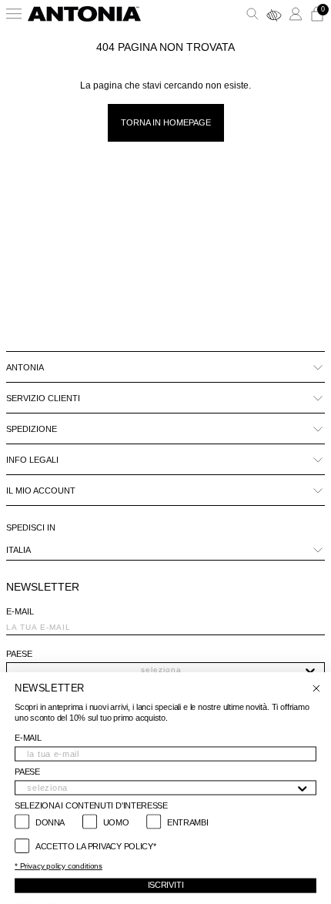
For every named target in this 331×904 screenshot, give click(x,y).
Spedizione (31, 429)
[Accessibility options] (274, 14)
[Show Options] (310, 670)
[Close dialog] (316, 688)
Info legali (32, 459)
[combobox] (161, 670)
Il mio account (40, 490)
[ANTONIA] (84, 14)
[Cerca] (252, 14)
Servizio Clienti (43, 398)
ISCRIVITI (166, 885)
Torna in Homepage (166, 122)
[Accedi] (295, 14)
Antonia (25, 367)
